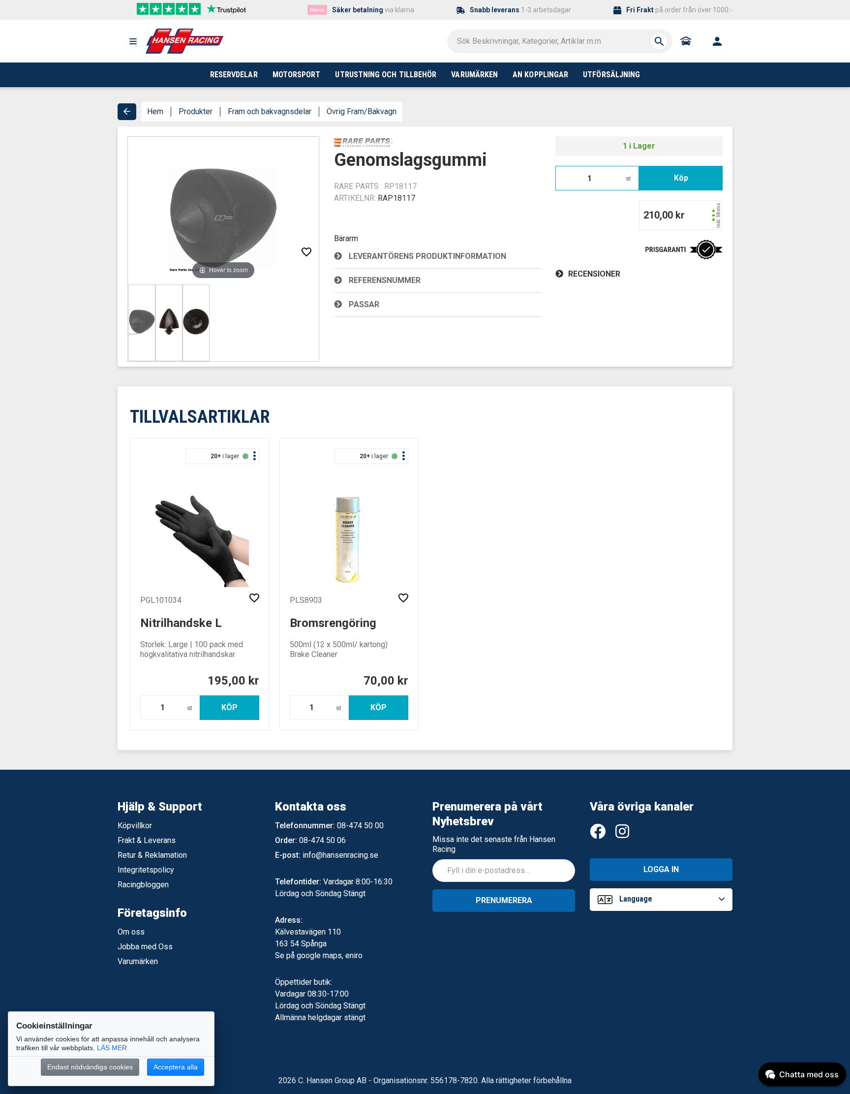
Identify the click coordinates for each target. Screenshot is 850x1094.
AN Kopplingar (540, 74)
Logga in (661, 869)
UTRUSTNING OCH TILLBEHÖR (385, 74)
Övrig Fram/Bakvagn (361, 111)
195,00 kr (233, 681)
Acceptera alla (175, 1067)
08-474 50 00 (360, 825)
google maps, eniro (330, 955)
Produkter (195, 111)
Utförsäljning (611, 74)
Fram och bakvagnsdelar (269, 111)
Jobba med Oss (145, 946)
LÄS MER (112, 1048)
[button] (133, 41)
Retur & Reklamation (152, 855)
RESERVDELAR (234, 74)
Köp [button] (681, 178)
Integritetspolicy (146, 870)
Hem (155, 111)
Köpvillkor (135, 825)
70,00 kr (386, 681)
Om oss (131, 932)
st (628, 178)
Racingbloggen (143, 884)
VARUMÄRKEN (474, 74)
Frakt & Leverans (147, 840)
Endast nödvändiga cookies (90, 1067)
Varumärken (138, 961)
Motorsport (297, 74)
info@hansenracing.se (340, 855)
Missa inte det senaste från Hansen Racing (493, 844)
